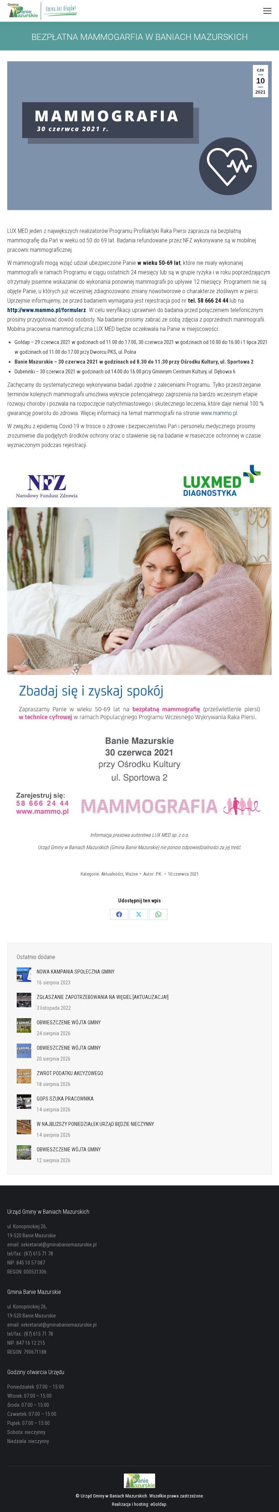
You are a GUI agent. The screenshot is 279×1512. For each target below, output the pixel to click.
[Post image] (24, 974)
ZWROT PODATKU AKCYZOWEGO (70, 1073)
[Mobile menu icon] (267, 11)
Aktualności (112, 874)
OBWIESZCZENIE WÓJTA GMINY (69, 1022)
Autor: (152, 874)
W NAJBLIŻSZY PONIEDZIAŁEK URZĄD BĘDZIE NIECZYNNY (95, 1124)
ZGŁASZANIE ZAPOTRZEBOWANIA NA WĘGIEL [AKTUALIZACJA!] (103, 997)
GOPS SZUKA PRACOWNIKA (65, 1099)
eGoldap (158, 1504)
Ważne (131, 874)
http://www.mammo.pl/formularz (46, 310)
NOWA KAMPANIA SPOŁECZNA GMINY (75, 972)
